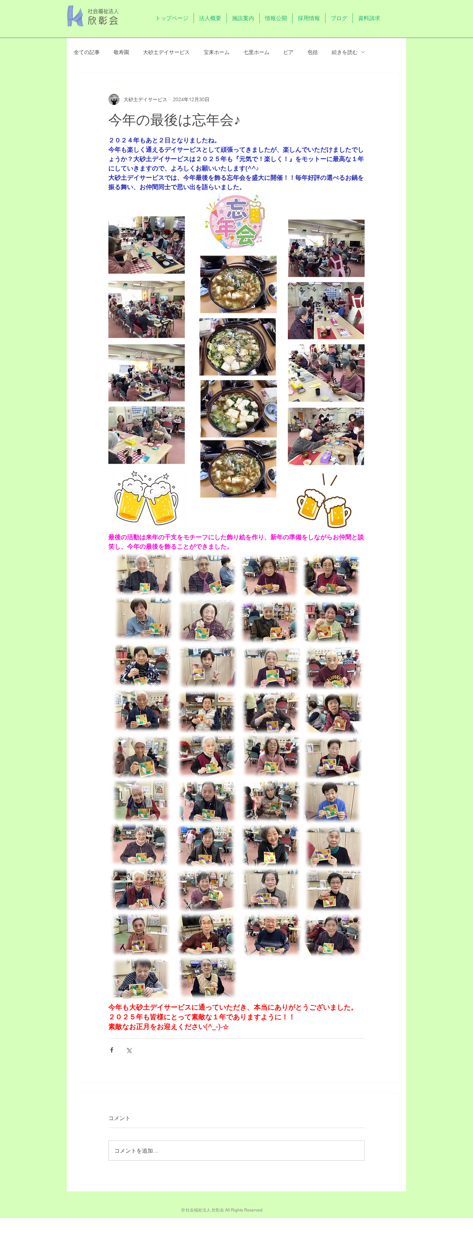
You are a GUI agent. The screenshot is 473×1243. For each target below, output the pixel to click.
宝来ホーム (217, 52)
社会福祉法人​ (103, 11)
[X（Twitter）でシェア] (128, 1050)
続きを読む (345, 52)
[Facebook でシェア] (111, 1050)
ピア (288, 52)
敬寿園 (121, 52)
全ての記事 (87, 52)
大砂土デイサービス (166, 52)
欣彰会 (104, 20)
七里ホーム (256, 52)
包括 (312, 52)
